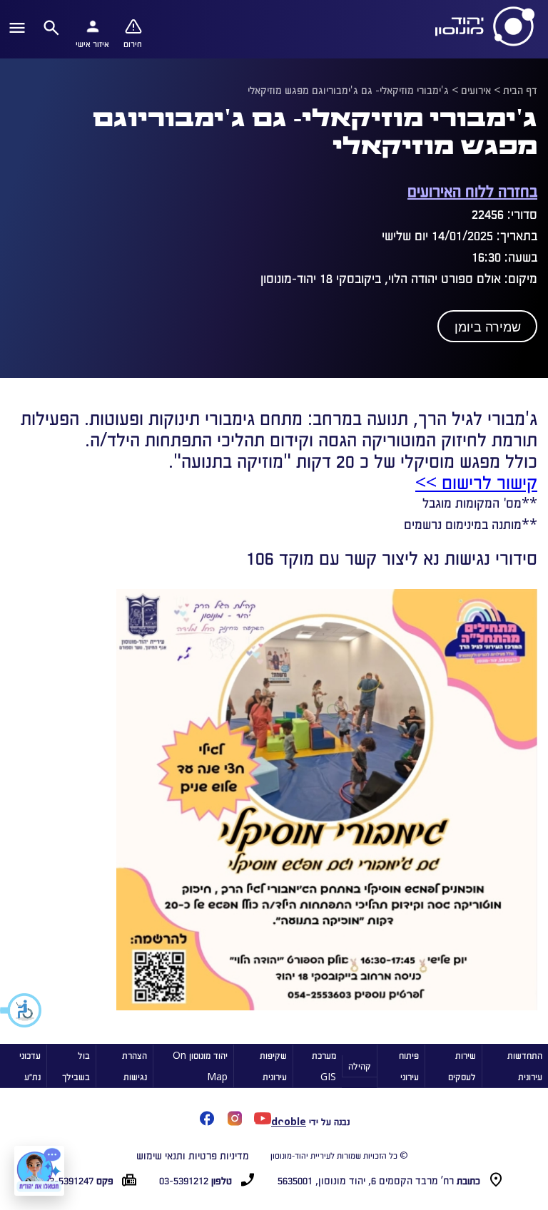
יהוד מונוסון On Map (200, 1065)
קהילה (359, 1065)
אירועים (476, 90)
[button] (21, 1010)
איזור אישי (92, 43)
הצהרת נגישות (134, 1065)
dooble (288, 1121)
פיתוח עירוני (409, 1065)
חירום (132, 43)
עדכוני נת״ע (30, 1065)
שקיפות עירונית (273, 1065)
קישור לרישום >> (476, 481)
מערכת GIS (324, 1065)
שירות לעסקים (462, 1065)
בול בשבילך (76, 1065)
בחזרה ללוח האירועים (472, 190)
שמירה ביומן (488, 327)
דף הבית (520, 90)
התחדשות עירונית (524, 1065)
